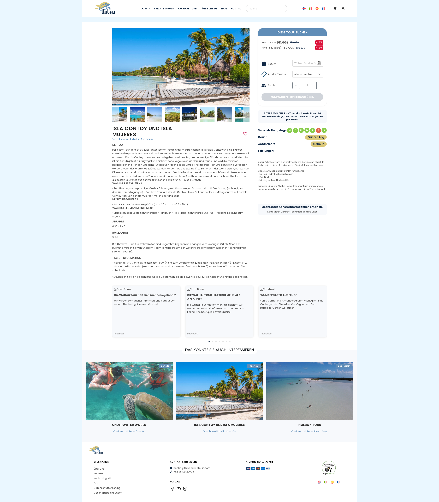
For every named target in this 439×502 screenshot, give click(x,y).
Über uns (99, 468)
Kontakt (98, 473)
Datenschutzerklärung (107, 488)
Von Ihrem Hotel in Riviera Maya (310, 431)
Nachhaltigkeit (102, 478)
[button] (246, 114)
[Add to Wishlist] (245, 133)
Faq (96, 483)
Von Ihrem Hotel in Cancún (132, 139)
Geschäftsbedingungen (108, 492)
